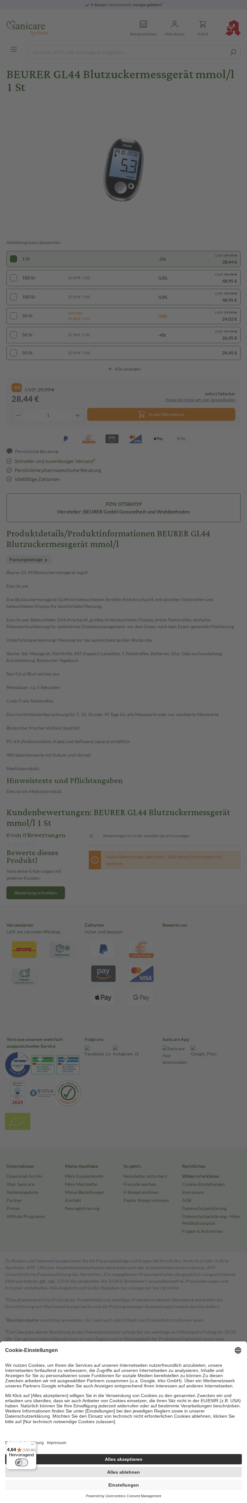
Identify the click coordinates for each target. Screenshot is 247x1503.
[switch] (21, 1462)
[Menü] (32, 1446)
